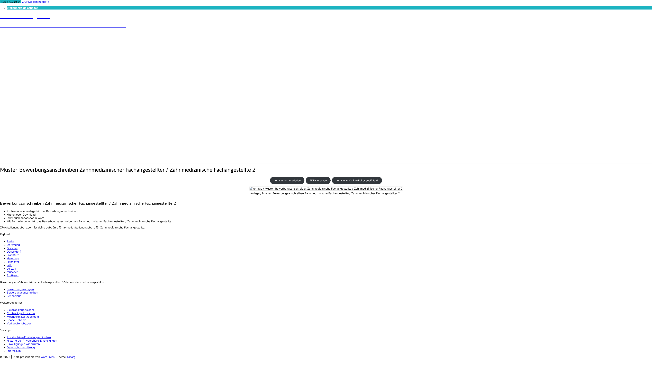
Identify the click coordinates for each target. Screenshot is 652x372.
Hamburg (13, 258)
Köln (9, 265)
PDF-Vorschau (318, 180)
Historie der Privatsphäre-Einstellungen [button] (32, 340)
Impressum (14, 350)
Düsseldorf (14, 251)
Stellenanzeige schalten (23, 8)
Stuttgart (13, 275)
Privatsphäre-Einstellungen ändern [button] (29, 337)
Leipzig (11, 268)
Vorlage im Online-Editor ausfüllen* (357, 180)
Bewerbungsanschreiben (22, 292)
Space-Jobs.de (16, 320)
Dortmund (13, 244)
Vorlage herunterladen (287, 180)
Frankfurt (13, 255)
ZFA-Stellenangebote (35, 1)
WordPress (48, 357)
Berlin (10, 241)
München (12, 272)
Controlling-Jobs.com (21, 313)
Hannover (13, 261)
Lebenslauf (14, 296)
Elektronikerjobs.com (20, 310)
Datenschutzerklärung (21, 347)
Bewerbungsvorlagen (20, 289)
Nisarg (71, 357)
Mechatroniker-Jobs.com (23, 316)
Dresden (12, 248)
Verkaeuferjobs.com (19, 323)
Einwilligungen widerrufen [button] (23, 344)
